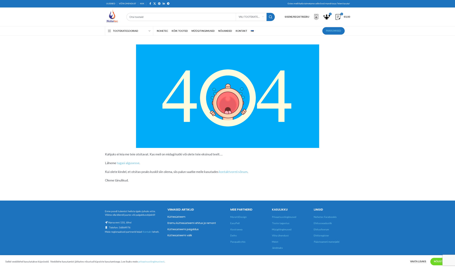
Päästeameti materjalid (326, 241)
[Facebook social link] (150, 3)
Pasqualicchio (237, 241)
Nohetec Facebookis (325, 216)
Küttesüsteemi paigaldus (183, 229)
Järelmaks (277, 247)
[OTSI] (271, 17)
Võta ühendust (280, 235)
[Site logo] (112, 16)
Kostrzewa (236, 229)
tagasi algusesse (128, 163)
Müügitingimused (281, 229)
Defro (233, 235)
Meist (275, 241)
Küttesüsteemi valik (180, 235)
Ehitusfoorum (321, 229)
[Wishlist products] (316, 17)
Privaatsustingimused (284, 216)
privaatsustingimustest (151, 261)
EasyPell (235, 223)
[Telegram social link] (168, 3)
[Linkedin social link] (164, 3)
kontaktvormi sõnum (233, 172)
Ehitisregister (321, 235)
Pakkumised (333, 30)
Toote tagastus (280, 223)
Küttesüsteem (176, 217)
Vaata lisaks (418, 261)
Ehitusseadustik (323, 223)
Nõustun (440, 261)
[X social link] (154, 3)
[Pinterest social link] (159, 3)
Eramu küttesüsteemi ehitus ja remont (192, 223)
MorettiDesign (238, 216)
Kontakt (147, 231)
